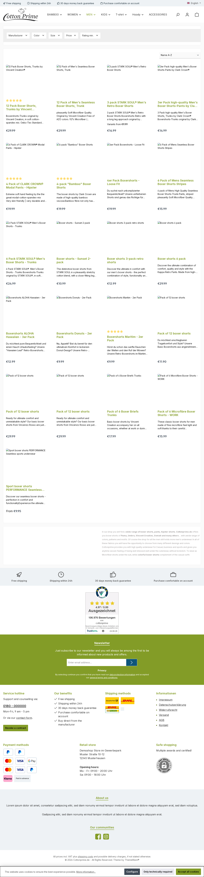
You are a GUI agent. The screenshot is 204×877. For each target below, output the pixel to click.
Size (53, 35)
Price (69, 35)
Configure (132, 871)
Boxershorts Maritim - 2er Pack (125, 338)
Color (37, 35)
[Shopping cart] (197, 14)
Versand (164, 715)
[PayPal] (8, 752)
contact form (24, 717)
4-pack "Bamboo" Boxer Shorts (74, 185)
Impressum (165, 699)
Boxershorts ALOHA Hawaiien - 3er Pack (20, 335)
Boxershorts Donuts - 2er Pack (74, 335)
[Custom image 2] (128, 700)
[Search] (178, 14)
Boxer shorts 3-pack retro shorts (125, 260)
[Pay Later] (20, 752)
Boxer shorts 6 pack (172, 258)
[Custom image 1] (112, 700)
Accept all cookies (188, 871)
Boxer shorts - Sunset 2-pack (74, 260)
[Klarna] (8, 778)
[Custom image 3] (112, 709)
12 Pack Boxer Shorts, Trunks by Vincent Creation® (21, 107)
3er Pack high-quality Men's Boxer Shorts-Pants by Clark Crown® (178, 104)
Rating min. (88, 35)
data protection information (122, 674)
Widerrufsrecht (168, 709)
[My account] (187, 14)
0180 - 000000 (14, 706)
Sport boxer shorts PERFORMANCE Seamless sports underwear (24, 488)
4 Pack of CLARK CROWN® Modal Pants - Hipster (24, 185)
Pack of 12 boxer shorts (174, 333)
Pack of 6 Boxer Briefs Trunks (122, 413)
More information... (86, 871)
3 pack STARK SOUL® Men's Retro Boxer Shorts (126, 104)
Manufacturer (16, 35)
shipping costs (85, 856)
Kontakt (163, 725)
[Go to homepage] (20, 14)
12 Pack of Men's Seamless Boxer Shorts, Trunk (76, 104)
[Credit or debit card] (14, 761)
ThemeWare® (132, 860)
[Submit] (131, 662)
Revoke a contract (15, 728)
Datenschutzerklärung (172, 704)
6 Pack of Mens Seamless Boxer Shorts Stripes (176, 182)
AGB (161, 720)
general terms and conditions (103, 677)
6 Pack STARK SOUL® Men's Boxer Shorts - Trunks (25, 260)
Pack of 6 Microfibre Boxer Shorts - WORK (176, 413)
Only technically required (158, 871)
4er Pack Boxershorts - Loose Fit (123, 182)
